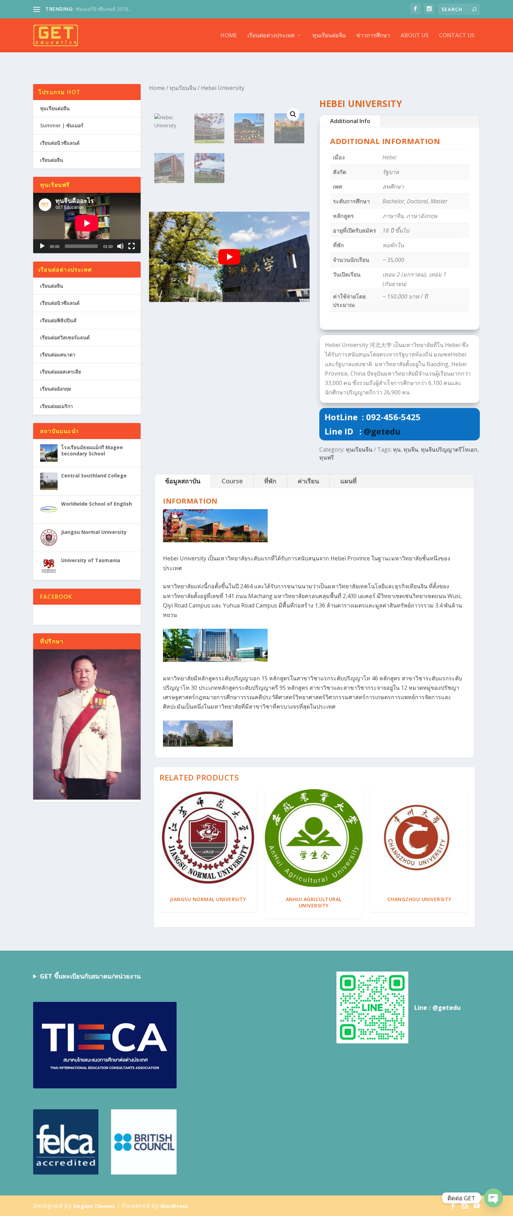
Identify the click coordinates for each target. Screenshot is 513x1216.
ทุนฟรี (326, 457)
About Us (415, 35)
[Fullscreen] (131, 246)
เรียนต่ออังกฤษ (55, 388)
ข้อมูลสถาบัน (182, 481)
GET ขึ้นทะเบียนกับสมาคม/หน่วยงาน (90, 976)
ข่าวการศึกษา (373, 35)
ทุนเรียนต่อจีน (329, 35)
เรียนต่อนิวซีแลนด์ (60, 142)
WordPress (174, 1206)
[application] (87, 223)
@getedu (382, 431)
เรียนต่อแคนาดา (57, 354)
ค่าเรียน (308, 481)
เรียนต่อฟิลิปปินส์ (58, 320)
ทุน (397, 449)
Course (232, 481)
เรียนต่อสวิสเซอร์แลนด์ (65, 337)
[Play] (42, 246)
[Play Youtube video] (229, 257)
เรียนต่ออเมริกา (56, 406)
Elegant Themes (94, 1206)
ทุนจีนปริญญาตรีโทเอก (449, 449)
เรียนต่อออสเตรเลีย (60, 371)
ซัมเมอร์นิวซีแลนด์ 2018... (103, 9)
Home (229, 35)
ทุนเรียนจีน (183, 88)
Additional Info (350, 121)
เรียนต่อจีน (51, 160)
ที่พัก (270, 481)
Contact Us (457, 35)
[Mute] (120, 246)
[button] (293, 114)
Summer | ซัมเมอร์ (61, 125)
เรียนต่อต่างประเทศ (271, 35)
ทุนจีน (410, 449)
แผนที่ (348, 481)
